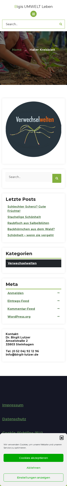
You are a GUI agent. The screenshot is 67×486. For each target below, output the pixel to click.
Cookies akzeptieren (33, 458)
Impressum (12, 405)
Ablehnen (33, 467)
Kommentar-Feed (21, 309)
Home (17, 49)
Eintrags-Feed (18, 301)
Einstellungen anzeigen (33, 477)
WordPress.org (19, 316)
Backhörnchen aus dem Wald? (31, 229)
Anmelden (16, 293)
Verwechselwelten (22, 263)
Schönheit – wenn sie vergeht (31, 235)
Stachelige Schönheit (24, 217)
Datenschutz (14, 419)
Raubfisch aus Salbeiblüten (28, 223)
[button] (61, 437)
